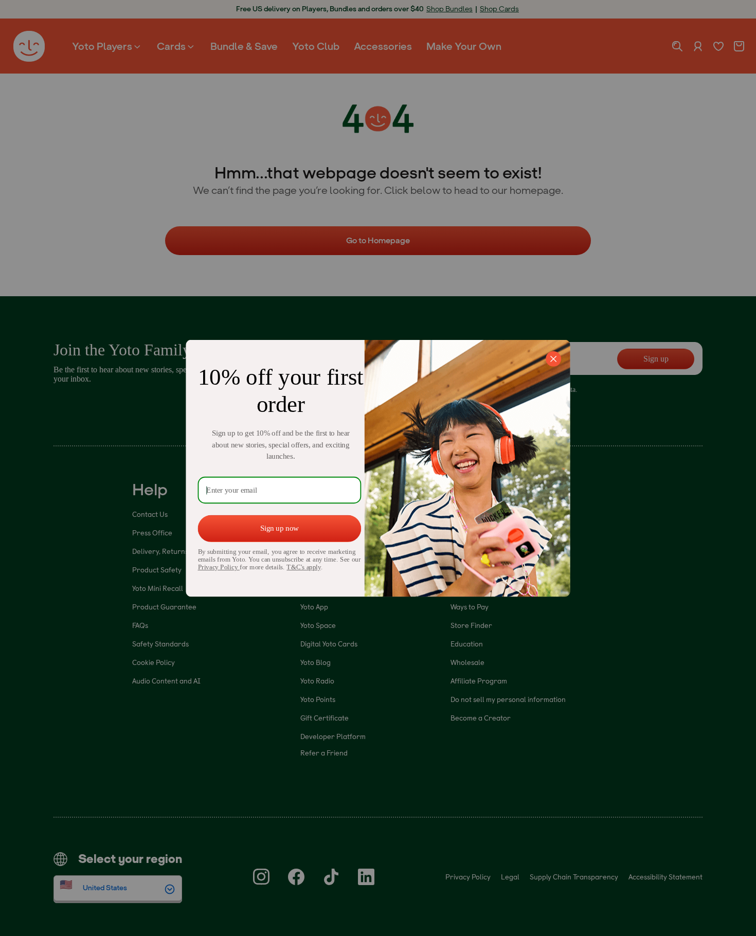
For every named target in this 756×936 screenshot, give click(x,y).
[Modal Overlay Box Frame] (378, 468)
